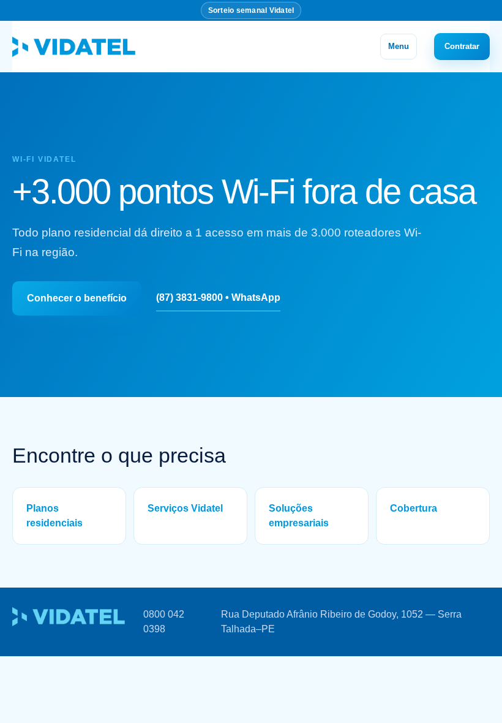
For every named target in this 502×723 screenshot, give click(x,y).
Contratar (461, 46)
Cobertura (413, 508)
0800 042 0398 (163, 621)
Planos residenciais (54, 515)
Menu (398, 46)
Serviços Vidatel (185, 508)
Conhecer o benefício (77, 298)
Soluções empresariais (299, 515)
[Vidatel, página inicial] (73, 46)
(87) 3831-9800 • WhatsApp (218, 297)
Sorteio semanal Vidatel (251, 10)
